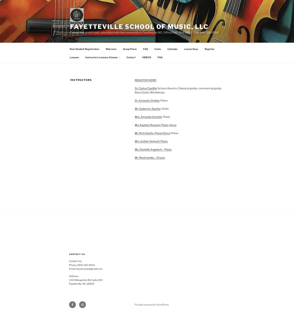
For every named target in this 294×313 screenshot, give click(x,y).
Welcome (111, 49)
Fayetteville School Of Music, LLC (139, 26)
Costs (157, 49)
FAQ (145, 49)
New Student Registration (84, 49)
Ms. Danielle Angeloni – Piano (153, 149)
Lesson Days (191, 49)
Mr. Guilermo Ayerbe (147, 108)
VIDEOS (146, 57)
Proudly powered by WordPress (152, 304)
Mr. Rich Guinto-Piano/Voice (152, 133)
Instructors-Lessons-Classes (101, 57)
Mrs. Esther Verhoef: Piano (151, 141)
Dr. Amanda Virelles (147, 100)
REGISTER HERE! (146, 80)
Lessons (74, 57)
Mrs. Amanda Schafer (148, 117)
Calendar (172, 49)
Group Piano (130, 49)
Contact (131, 57)
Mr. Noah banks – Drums (150, 157)
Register (210, 49)
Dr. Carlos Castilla (146, 88)
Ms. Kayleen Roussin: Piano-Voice (155, 125)
